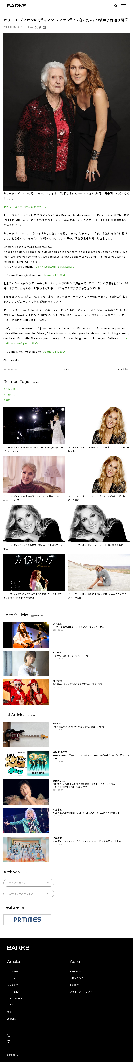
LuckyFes (11, 1018)
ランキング (12, 984)
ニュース (11, 978)
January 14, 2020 (54, 351)
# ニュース (9, 394)
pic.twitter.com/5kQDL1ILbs (55, 266)
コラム (10, 1005)
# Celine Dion (11, 389)
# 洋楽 (6, 400)
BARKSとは (75, 971)
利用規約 (74, 984)
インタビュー (13, 991)
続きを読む (124, 369)
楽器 (9, 1011)
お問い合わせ (76, 978)
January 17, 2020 (54, 275)
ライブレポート (15, 998)
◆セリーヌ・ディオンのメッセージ (25, 206)
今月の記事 (12, 971)
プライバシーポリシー (81, 991)
